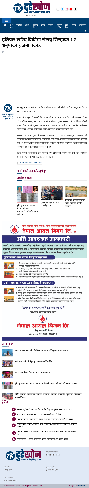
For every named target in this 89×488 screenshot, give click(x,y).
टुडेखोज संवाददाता (8, 114)
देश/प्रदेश (11, 26)
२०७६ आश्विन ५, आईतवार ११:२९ (8, 117)
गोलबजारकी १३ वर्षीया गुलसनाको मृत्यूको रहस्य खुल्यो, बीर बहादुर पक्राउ (42, 439)
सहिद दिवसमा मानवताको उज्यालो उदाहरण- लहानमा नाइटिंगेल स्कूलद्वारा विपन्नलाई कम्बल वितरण (48, 395)
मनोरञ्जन (50, 25)
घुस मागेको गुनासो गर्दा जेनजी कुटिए (50, 204)
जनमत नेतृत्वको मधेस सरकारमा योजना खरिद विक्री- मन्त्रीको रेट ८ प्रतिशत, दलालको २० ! (46, 433)
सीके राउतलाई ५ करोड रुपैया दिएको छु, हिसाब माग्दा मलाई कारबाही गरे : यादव (45, 419)
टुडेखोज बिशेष (35, 26)
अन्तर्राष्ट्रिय (82, 25)
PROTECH (81, 486)
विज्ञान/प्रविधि (59, 26)
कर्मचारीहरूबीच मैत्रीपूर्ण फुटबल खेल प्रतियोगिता (34, 361)
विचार (74, 25)
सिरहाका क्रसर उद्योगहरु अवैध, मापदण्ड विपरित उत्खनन (75, 203)
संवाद (43, 25)
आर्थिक (27, 25)
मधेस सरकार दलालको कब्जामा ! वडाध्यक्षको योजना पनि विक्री (39, 414)
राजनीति (19, 25)
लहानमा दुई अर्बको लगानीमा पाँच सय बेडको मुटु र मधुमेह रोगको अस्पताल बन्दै (44, 409)
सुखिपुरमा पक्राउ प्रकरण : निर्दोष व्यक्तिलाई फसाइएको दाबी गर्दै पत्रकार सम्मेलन (27, 210)
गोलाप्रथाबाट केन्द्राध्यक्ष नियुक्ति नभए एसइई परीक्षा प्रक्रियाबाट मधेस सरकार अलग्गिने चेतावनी (47, 425)
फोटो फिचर (67, 26)
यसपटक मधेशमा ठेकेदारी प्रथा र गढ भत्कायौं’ (33, 372)
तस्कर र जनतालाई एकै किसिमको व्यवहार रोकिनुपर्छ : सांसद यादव (41, 350)
